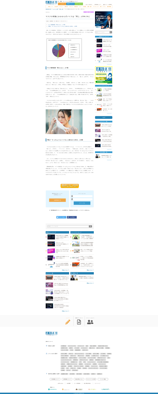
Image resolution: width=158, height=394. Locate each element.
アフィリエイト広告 (91, 357)
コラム (80, 6)
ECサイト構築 (96, 353)
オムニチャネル (94, 366)
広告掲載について (55, 379)
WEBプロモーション (101, 357)
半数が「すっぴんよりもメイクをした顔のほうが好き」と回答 (62, 26)
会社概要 (68, 383)
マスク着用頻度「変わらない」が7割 (56, 24)
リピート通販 (88, 353)
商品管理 (87, 355)
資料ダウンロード (70, 3)
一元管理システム (95, 355)
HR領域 (62, 370)
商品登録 (109, 353)
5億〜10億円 (79, 373)
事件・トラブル (103, 6)
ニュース (62, 3)
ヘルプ (103, 117)
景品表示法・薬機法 (103, 366)
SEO (108, 357)
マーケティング (96, 6)
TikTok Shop (75, 370)
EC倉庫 (79, 368)
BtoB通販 (70, 366)
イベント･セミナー (78, 3)
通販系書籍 (109, 6)
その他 (71, 350)
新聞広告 (91, 359)
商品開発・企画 (64, 357)
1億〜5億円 (72, 373)
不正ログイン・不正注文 (78, 366)
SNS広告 (84, 368)
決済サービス (73, 355)
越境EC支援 (63, 366)
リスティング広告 (82, 357)
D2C (67, 368)
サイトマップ (97, 383)
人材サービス (85, 350)
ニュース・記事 (55, 9)
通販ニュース (50, 6)
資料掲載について (98, 4)
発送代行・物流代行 (73, 357)
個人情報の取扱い (87, 383)
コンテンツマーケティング (66, 359)
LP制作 (62, 368)
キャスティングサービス (93, 368)
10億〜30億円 (86, 373)
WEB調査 (87, 366)
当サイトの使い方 (89, 4)
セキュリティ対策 (64, 350)
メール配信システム (104, 355)
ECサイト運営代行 (64, 355)
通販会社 (66, 6)
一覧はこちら (64, 270)
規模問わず (99, 373)
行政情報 (84, 6)
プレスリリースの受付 (91, 379)
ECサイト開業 (64, 353)
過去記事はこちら (79, 379)
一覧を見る (109, 64)
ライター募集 (103, 379)
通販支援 (76, 6)
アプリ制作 (103, 353)
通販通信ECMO (48, 9)
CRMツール (73, 368)
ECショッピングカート (79, 353)
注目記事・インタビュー (59, 6)
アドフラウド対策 (103, 368)
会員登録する (57, 200)
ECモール (71, 6)
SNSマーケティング (83, 359)
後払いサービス (81, 355)
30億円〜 (93, 373)
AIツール (68, 370)
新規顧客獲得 (77, 350)
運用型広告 (75, 359)
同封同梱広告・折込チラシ (100, 359)
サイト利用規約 (77, 383)
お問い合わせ (60, 383)
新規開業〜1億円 (64, 373)
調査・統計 (90, 6)
